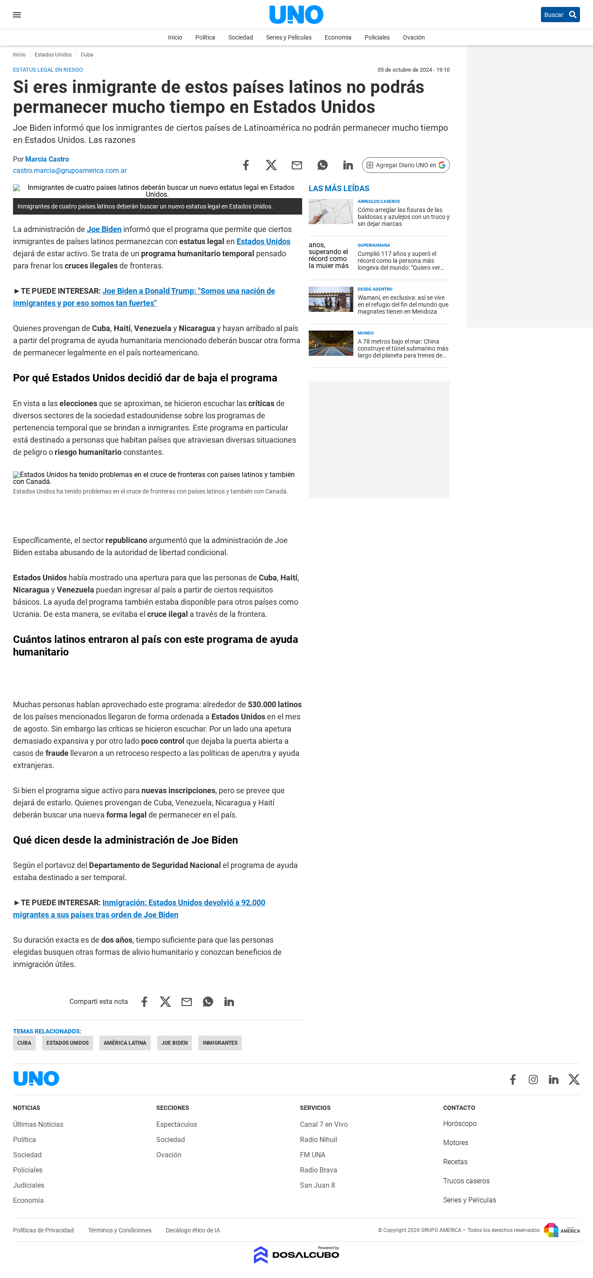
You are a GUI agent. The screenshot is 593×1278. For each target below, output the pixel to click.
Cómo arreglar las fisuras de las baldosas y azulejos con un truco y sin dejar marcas (404, 216)
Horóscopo (460, 1123)
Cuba (24, 1043)
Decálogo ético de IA (193, 1230)
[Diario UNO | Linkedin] (554, 1079)
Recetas (455, 1162)
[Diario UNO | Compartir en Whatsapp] (322, 164)
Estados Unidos (263, 241)
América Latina (125, 1043)
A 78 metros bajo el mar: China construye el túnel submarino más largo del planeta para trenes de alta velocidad (403, 352)
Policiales (377, 37)
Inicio (175, 37)
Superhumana (374, 245)
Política (205, 37)
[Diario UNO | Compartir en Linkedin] (348, 164)
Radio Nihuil (318, 1140)
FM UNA (312, 1155)
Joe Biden (104, 229)
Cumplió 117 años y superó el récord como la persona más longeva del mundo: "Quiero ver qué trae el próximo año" (399, 264)
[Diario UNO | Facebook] (513, 1079)
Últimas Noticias (38, 1124)
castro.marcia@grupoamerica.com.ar (70, 170)
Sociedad (240, 37)
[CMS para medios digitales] (296, 1255)
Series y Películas (289, 37)
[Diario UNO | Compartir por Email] (297, 164)
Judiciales (28, 1185)
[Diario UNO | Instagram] (533, 1079)
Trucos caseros (466, 1181)
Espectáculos (176, 1124)
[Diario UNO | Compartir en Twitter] (271, 164)
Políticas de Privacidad (44, 1230)
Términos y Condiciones (120, 1230)
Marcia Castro (47, 159)
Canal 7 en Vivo (324, 1124)
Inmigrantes (220, 1043)
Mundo (366, 333)
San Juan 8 (317, 1185)
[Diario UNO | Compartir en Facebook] (245, 164)
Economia (338, 37)
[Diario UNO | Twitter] (574, 1079)
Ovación (414, 37)
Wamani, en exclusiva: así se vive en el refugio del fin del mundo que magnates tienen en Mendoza (403, 304)
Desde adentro (375, 289)
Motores (455, 1143)
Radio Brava (318, 1170)
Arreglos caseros (379, 201)
